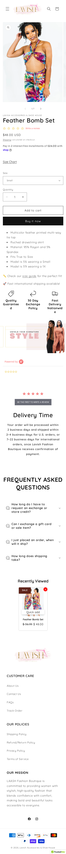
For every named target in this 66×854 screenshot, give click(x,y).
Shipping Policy (17, 734)
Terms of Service (18, 759)
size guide (29, 276)
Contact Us (14, 694)
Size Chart (10, 162)
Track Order (14, 710)
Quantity (8, 189)
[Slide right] (41, 108)
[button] (7, 9)
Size (5, 173)
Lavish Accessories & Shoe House (37, 847)
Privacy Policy (16, 750)
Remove (45, 589)
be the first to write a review (33, 402)
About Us (12, 685)
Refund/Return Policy (21, 742)
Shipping (7, 140)
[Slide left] (25, 108)
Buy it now (33, 221)
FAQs (10, 702)
